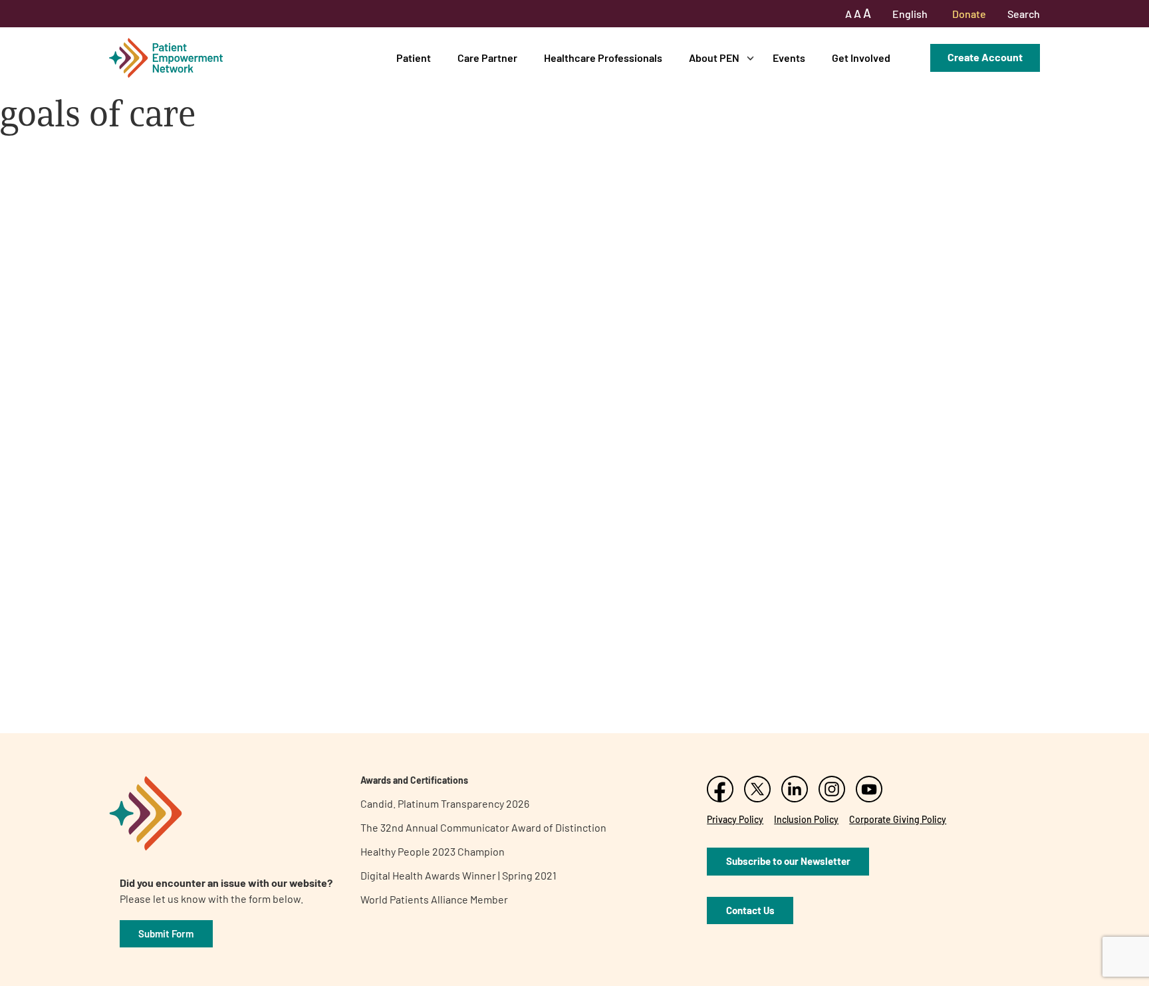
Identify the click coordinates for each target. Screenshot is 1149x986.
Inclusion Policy (806, 819)
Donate (969, 13)
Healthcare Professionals (603, 57)
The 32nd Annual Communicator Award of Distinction (483, 827)
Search (1023, 13)
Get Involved (861, 57)
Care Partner (487, 57)
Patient (413, 57)
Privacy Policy (735, 819)
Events (789, 57)
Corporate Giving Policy (897, 819)
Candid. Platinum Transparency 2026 (444, 803)
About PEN (714, 57)
